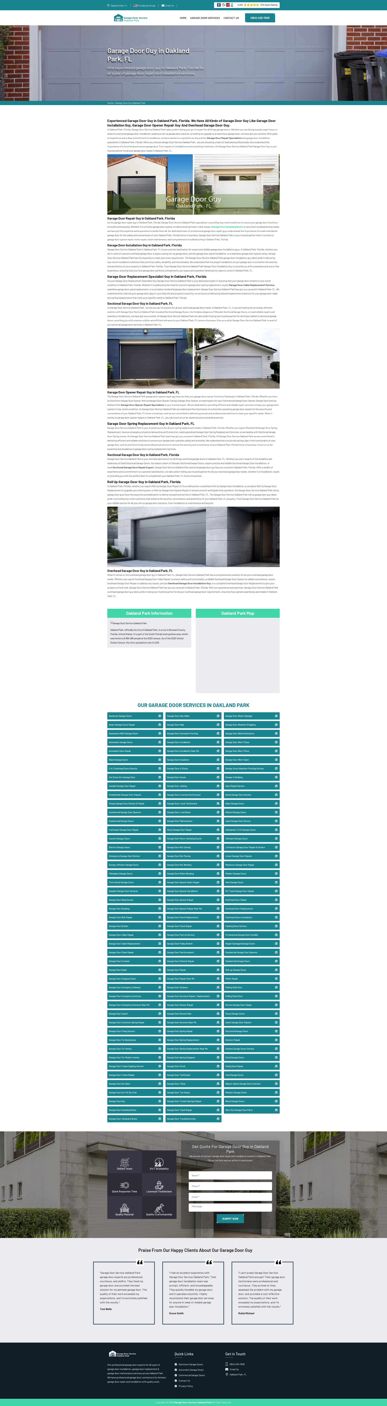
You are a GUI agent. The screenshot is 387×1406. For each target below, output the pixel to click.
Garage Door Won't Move (237, 751)
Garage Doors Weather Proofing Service (244, 768)
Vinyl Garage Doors (234, 1075)
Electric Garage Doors (119, 847)
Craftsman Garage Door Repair (123, 829)
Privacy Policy (186, 1386)
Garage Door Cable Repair (121, 934)
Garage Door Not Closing (179, 847)
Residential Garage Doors (237, 961)
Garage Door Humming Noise (122, 1110)
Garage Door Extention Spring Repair (126, 1022)
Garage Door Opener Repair (180, 899)
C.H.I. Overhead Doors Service (123, 768)
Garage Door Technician (178, 1075)
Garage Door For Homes (120, 1048)
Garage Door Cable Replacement (124, 943)
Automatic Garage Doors (121, 742)
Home (183, 17)
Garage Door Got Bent (119, 1083)
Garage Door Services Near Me (181, 1022)
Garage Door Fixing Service (122, 1031)
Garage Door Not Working (179, 864)
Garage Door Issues (176, 777)
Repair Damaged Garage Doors (240, 943)
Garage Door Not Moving (178, 856)
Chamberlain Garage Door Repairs (125, 794)
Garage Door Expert (118, 1013)
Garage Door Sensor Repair (180, 1005)
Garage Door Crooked (119, 961)
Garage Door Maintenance (179, 821)
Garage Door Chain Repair (121, 952)
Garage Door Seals (118, 969)
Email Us (169, 5)
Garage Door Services (205, 17)
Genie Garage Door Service (238, 794)
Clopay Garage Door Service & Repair (126, 803)
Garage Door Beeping (119, 908)
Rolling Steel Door (234, 996)
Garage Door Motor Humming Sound (184, 838)
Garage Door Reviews (177, 987)
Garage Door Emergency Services (125, 996)
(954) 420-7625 (260, 17)
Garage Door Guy (117, 1101)
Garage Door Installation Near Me (183, 751)
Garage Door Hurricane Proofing (182, 733)
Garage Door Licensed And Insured (183, 794)
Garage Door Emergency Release (125, 987)
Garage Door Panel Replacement (182, 917)
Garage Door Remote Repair (180, 961)
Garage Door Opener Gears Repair (183, 882)
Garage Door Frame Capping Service (126, 1066)
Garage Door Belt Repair (120, 917)
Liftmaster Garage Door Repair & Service (245, 847)
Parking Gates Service (236, 926)
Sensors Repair (232, 1040)
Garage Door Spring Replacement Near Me (187, 1048)
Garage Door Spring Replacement (183, 1040)
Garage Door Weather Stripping (240, 724)
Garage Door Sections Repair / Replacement (188, 996)
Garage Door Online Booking (180, 873)
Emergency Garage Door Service (124, 856)
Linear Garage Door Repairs (238, 856)
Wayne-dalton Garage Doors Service (242, 1083)
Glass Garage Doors (234, 803)
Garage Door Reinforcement (180, 952)
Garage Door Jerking (177, 786)
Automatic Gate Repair (120, 751)
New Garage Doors (234, 882)
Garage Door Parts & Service (181, 934)
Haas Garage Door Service (238, 821)
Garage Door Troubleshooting (181, 1118)
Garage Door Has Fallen (178, 716)
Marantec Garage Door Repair (239, 864)
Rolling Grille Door (233, 987)
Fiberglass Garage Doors (120, 873)
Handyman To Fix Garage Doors (240, 829)
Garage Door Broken (118, 926)
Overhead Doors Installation (238, 917)
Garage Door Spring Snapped (181, 1057)
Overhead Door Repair (236, 899)
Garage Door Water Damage (238, 716)
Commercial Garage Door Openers (125, 812)
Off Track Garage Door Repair (239, 891)
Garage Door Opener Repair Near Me (184, 908)
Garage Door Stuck (176, 1066)
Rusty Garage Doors (235, 1013)
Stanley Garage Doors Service (239, 1048)
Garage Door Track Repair (179, 1110)
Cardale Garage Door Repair (122, 786)
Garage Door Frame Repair (121, 1075)
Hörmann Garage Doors (236, 838)
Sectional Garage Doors (236, 1031)
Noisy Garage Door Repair (179, 829)
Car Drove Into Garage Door (122, 777)
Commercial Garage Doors (121, 821)
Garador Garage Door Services (123, 891)
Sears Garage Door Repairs (238, 1022)
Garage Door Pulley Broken (180, 943)
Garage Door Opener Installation (182, 891)
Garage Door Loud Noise (178, 812)
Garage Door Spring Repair (180, 1031)
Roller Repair (231, 978)
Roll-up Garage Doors (235, 969)
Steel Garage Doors (234, 1057)
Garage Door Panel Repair (179, 926)
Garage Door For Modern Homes (124, 1057)
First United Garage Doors (121, 882)
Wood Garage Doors (234, 1101)
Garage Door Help (175, 724)
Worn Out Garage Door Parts (239, 1110)
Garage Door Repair (176, 969)
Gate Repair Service (235, 786)
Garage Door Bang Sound (121, 899)
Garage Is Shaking (234, 777)
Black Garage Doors (118, 759)
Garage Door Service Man (179, 1013)
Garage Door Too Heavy (178, 1092)
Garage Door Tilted (176, 1083)
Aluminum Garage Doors (120, 716)
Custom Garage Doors (119, 838)
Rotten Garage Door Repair (238, 1005)
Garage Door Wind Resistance (239, 733)
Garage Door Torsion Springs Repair (184, 1101)
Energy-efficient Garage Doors (124, 864)
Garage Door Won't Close (237, 742)
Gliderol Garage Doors (235, 812)
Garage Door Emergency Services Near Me (129, 1005)
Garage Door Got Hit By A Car (123, 1092)
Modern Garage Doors (235, 873)
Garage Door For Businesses (122, 1040)
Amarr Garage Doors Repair (122, 724)
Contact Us (231, 17)
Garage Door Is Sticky (177, 768)
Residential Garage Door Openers (241, 952)
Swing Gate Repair (234, 1066)
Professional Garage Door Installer (241, 934)
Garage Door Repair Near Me (180, 978)
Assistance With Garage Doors (123, 733)
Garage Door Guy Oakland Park (130, 102)
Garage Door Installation (178, 742)
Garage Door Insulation (178, 759)
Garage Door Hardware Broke (123, 1118)
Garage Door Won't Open (237, 759)
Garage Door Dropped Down (122, 978)
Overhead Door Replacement (239, 908)
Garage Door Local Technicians (182, 803)
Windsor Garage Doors (236, 1092)
